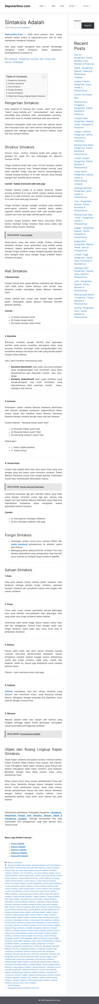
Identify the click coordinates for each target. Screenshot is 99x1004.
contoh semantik (11, 886)
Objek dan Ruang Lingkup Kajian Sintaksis (26, 96)
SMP (62, 6)
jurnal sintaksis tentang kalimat (41, 909)
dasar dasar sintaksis (48, 891)
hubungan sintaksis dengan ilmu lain (27, 904)
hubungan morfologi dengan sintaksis (20, 902)
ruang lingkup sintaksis (22, 967)
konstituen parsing (12, 925)
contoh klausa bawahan (46, 881)
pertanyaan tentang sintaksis (16, 964)
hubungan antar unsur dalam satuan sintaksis (38, 899)
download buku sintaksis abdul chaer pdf (35, 894)
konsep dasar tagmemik (34, 923)
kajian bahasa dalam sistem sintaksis (28, 915)
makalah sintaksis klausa (49, 930)
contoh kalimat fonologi (28, 878)
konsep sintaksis (52, 923)
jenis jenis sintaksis (50, 904)
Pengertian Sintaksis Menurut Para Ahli (23, 988)
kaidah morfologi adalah (35, 912)
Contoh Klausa (29, 881)
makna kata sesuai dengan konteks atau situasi (24, 933)
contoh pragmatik (34, 883)
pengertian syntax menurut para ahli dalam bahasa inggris (28, 957)
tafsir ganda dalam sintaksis (39, 980)
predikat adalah (35, 964)
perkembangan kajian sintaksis (17, 962)
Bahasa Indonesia (15, 862)
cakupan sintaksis (12, 873)
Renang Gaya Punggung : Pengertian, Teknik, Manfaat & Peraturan (83, 108)
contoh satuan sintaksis (52, 883)
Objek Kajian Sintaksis (22, 941)
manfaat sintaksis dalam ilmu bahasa (28, 936)
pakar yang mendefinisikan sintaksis (46, 941)
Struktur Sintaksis (16, 83)
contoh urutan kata (30, 891)
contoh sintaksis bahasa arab (46, 886)
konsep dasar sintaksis (14, 923)
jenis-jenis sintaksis (39, 907)
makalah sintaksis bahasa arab (25, 930)
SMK (53, 6)
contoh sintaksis (26, 886)
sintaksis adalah (21, 975)
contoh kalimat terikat (13, 881)
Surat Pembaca (14, 985)
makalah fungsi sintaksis (15, 928)
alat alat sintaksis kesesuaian (19, 865)
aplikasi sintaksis (49, 870)
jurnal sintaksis (54, 907)
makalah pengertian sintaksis (37, 928)
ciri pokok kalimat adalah (44, 873)
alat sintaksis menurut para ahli (17, 868)
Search (77, 21)
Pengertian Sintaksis (17, 80)
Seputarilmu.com (17, 6)
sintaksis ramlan (38, 977)
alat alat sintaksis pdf (40, 865)
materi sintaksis (50, 936)
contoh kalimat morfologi (49, 878)
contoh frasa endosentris (45, 875)
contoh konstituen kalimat (15, 883)
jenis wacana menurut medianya (18, 907)
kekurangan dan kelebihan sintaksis (45, 920)
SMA (41, 6)
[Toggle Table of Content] (42, 77)
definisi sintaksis (11, 894)
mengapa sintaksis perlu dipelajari (18, 938)
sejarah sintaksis (39, 972)
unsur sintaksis (30, 983)
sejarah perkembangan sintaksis (18, 972)
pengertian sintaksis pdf (49, 954)
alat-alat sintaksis (38, 868)
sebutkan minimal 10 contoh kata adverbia (39, 970)
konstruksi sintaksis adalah (49, 925)
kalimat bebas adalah (13, 917)
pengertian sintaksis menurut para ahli (29, 951)
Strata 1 (72, 6)
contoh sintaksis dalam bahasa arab (19, 889)
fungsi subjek (13, 899)
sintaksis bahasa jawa (37, 975)
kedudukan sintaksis (21, 920)
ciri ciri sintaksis (26, 873)
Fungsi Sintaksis (15, 90)
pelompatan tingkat (28, 943)
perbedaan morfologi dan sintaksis (40, 959)
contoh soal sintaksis (13, 891)
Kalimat (9, 691)
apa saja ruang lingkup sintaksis (29, 870)
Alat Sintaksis (14, 87)
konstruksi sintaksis (29, 925)
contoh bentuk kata (26, 875)
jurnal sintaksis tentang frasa (16, 909)
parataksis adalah (12, 943)
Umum (86, 6)
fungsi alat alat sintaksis (22, 896)
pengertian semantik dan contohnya (27, 946)
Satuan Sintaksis (15, 93)
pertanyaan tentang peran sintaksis (45, 962)
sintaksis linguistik (12, 977)
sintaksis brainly (53, 975)
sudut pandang (19, 544)
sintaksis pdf (25, 977)
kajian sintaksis (50, 915)
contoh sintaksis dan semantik (47, 889)
